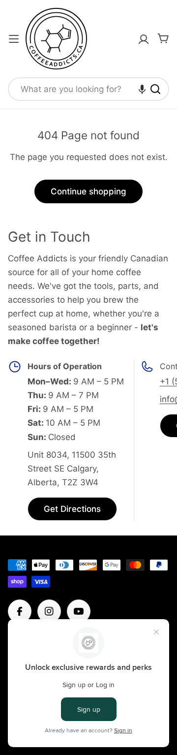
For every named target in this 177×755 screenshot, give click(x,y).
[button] (142, 89)
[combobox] (88, 89)
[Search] (155, 89)
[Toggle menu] (14, 39)
